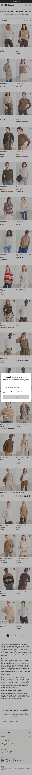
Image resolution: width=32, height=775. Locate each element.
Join (16, 397)
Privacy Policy (17, 392)
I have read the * (14, 392)
